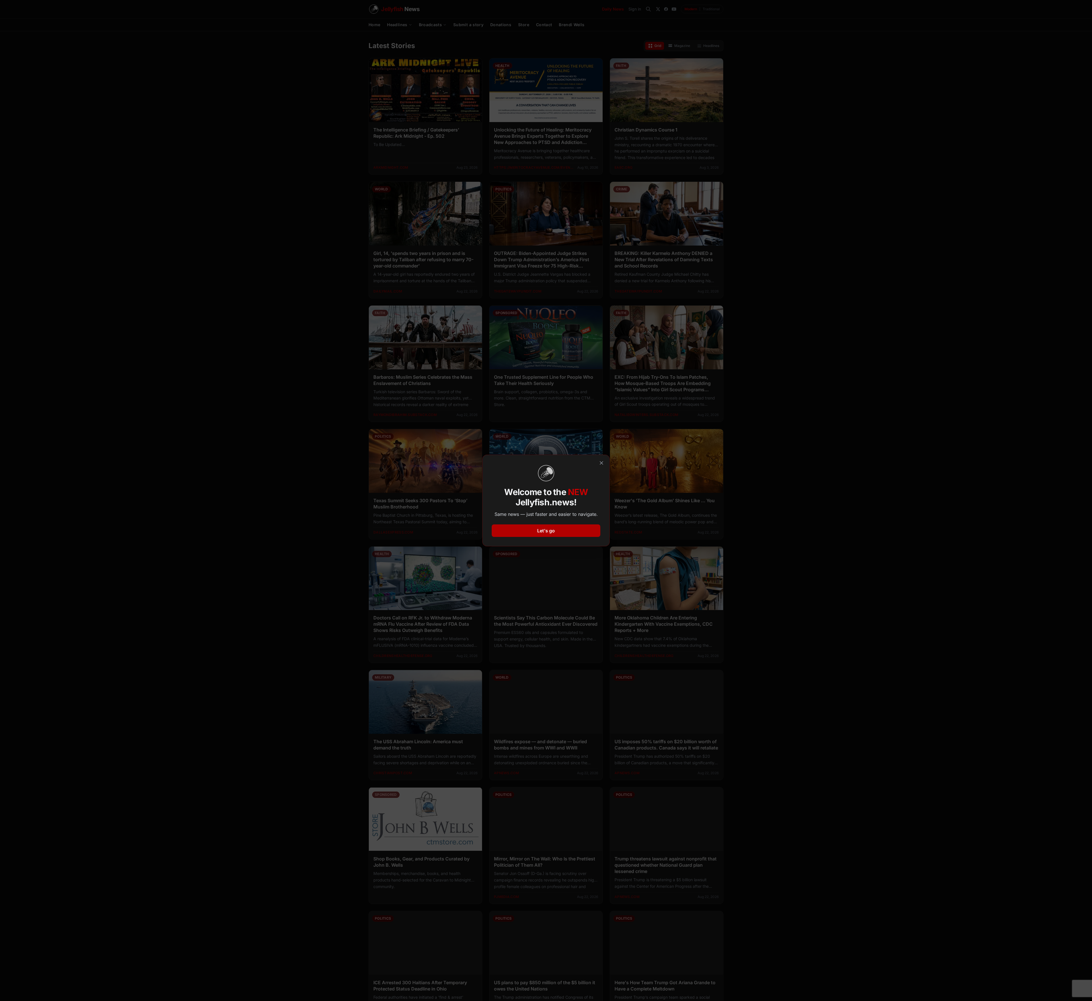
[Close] (601, 462)
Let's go (546, 531)
